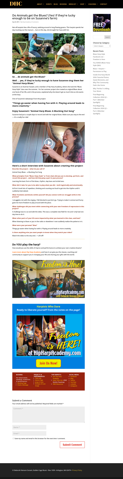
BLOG (56, 4)
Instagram (73, 386)
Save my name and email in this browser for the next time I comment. (40, 438)
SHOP (82, 4)
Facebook (73, 376)
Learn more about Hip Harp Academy (26, 252)
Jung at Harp (39, 382)
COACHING (92, 4)
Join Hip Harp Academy (57, 377)
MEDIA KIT (72, 4)
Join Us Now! (48, 363)
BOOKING (63, 4)
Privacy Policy (77, 470)
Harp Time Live (58, 380)
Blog (71, 378)
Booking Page (21, 383)
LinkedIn (73, 384)
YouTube (73, 382)
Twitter (72, 380)
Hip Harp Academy (25, 22)
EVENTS (49, 4)
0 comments (35, 22)
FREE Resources (58, 384)
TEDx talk (38, 378)
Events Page (39, 380)
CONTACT (103, 4)
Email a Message (22, 385)
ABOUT (39, 4)
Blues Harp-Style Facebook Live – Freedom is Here (99, 56)
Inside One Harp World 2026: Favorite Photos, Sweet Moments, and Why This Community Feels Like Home (101, 80)
